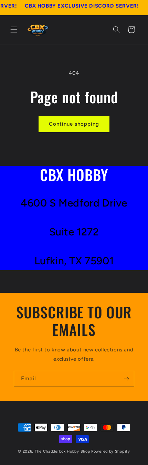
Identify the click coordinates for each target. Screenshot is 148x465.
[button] (13, 29)
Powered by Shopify (110, 451)
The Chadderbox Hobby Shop (63, 451)
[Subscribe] (126, 379)
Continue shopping (74, 124)
